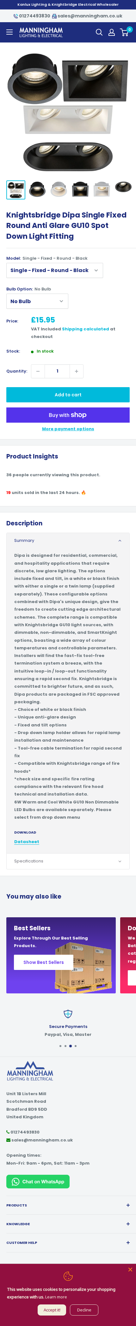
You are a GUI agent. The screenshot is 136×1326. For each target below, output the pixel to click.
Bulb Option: (28, 289)
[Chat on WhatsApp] (38, 1178)
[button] (68, 541)
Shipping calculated (85, 329)
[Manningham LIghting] (30, 1064)
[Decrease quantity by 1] (38, 371)
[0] (124, 32)
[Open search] (99, 32)
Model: (47, 258)
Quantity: (16, 371)
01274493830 (34, 16)
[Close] (130, 1269)
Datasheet (26, 842)
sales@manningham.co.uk (89, 16)
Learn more (56, 1297)
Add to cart (68, 395)
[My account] (111, 32)
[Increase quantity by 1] (76, 371)
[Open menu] (9, 32)
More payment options (68, 429)
